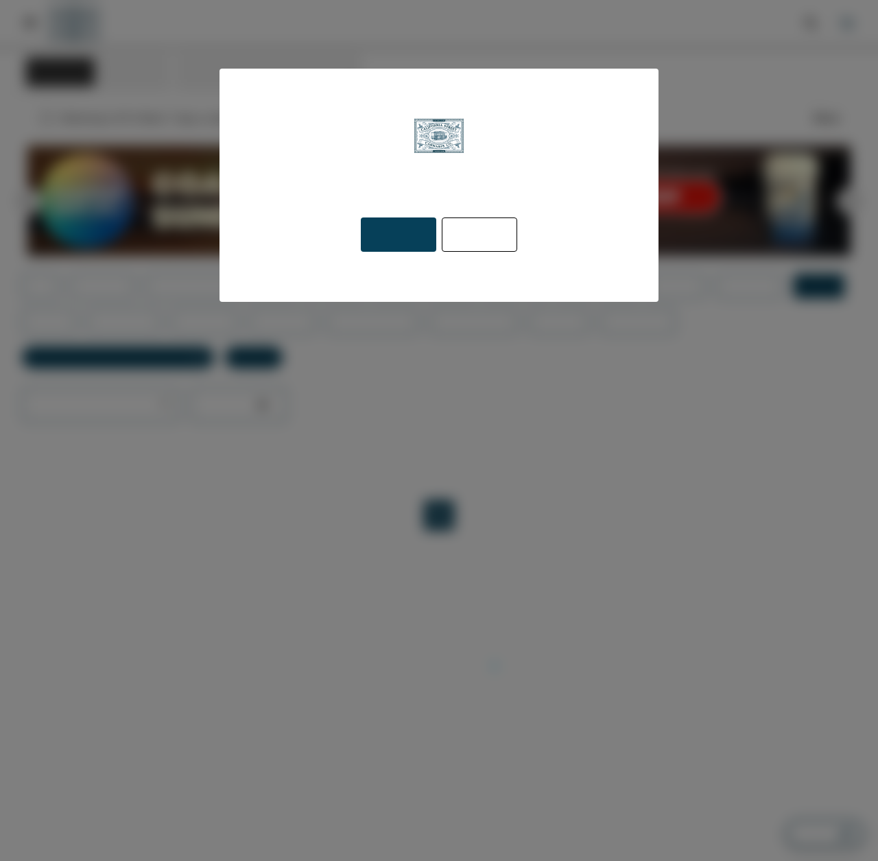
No (478, 234)
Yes (399, 234)
